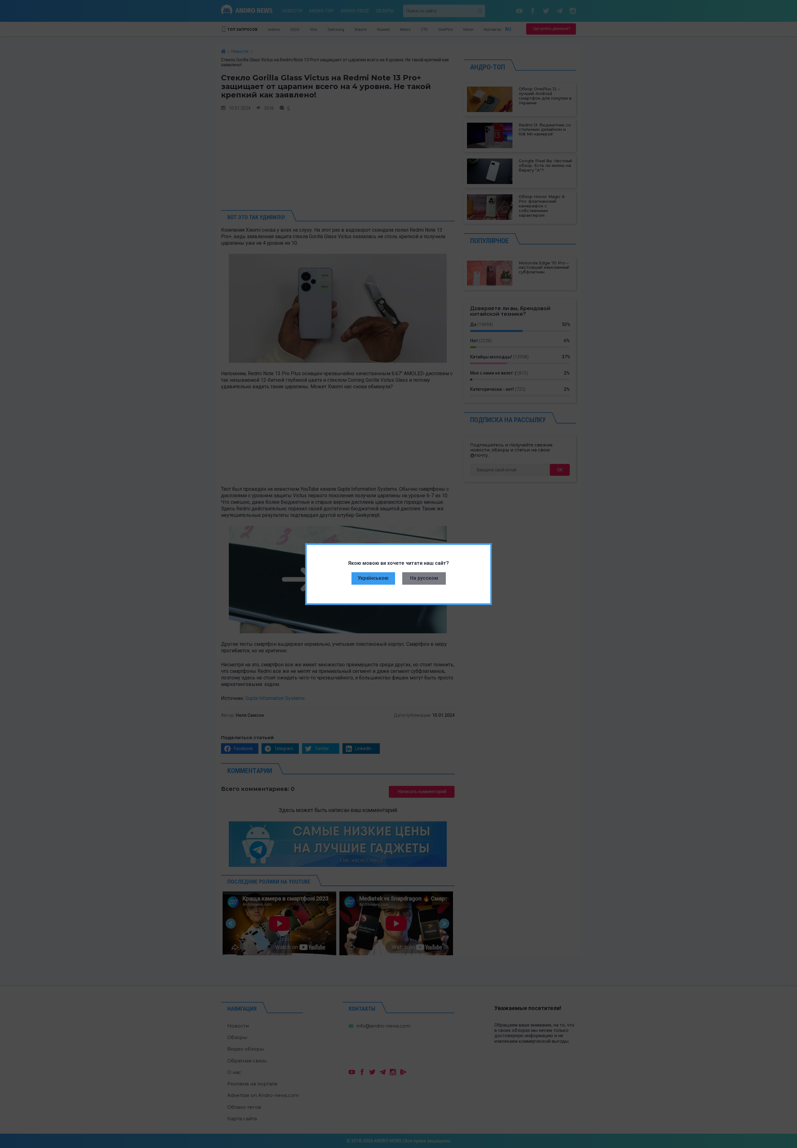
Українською (373, 578)
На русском (424, 578)
